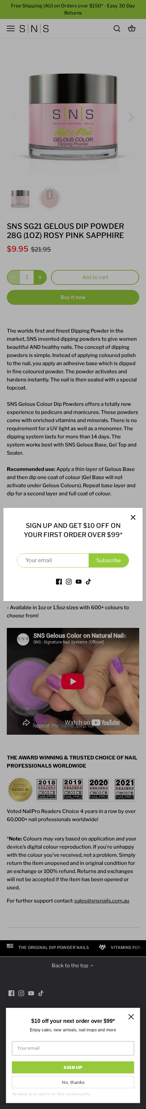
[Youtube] (78, 581)
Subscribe (108, 560)
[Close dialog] (131, 1017)
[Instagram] (69, 581)
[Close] (133, 517)
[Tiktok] (88, 581)
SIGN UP (73, 1067)
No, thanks (73, 1082)
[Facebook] (59, 581)
